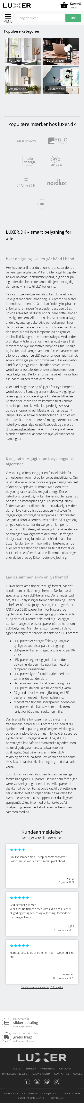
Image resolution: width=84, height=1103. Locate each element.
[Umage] (26, 182)
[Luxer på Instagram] (57, 1085)
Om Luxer (65, 1068)
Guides (77, 1073)
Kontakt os (61, 1073)
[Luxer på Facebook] (27, 1085)
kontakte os (55, 802)
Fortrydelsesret (57, 1097)
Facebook (50, 424)
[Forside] (42, 1056)
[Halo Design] (29, 160)
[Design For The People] (42, 203)
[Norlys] (55, 160)
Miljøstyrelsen (37, 605)
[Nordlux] (57, 182)
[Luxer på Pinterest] (47, 1085)
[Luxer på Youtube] (37, 1085)
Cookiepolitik (41, 1073)
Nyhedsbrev (47, 1068)
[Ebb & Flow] (26, 140)
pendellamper (56, 322)
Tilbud (17, 1068)
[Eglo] (57, 140)
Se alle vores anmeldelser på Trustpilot (42, 987)
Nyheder (30, 1068)
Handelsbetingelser (15, 1073)
